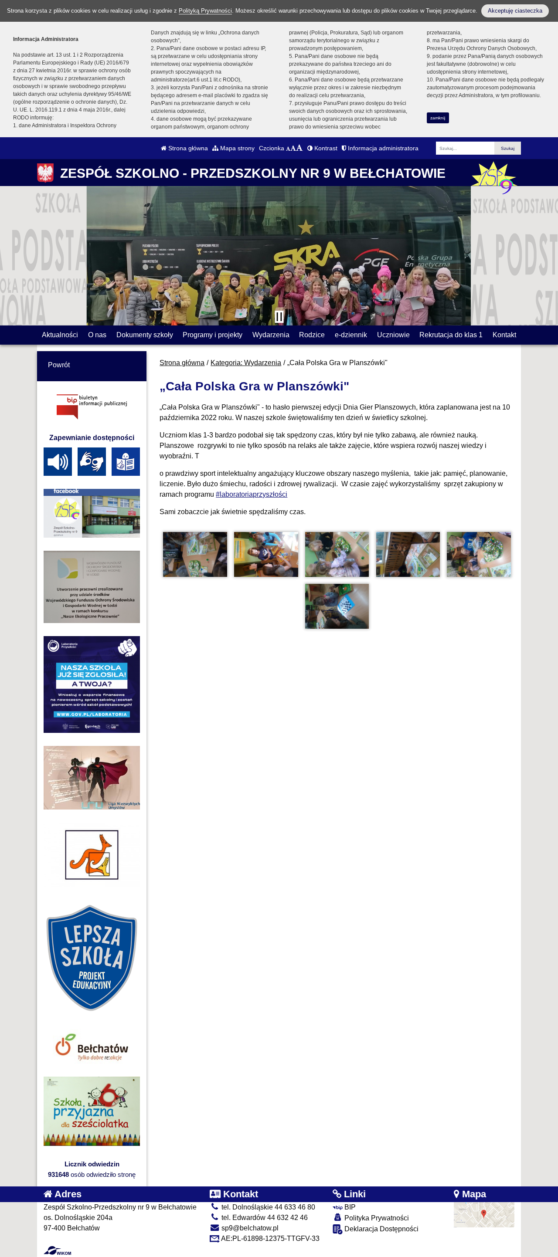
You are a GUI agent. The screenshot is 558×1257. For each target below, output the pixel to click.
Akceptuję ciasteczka (515, 10)
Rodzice (312, 335)
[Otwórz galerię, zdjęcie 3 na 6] (337, 554)
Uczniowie (393, 335)
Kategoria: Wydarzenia (246, 362)
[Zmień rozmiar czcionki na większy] (293, 148)
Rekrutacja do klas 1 (451, 335)
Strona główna (187, 148)
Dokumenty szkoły (144, 335)
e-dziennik (351, 335)
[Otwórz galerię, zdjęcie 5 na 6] (478, 554)
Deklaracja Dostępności (380, 1229)
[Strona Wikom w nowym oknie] (57, 1250)
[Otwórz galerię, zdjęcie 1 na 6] (195, 554)
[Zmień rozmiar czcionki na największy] (299, 148)
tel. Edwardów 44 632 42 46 (264, 1217)
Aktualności (60, 335)
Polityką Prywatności (205, 10)
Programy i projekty (212, 335)
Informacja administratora (382, 148)
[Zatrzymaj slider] (279, 316)
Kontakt (504, 335)
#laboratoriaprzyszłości (251, 494)
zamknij (437, 117)
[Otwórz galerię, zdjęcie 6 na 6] (337, 606)
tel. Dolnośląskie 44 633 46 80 (267, 1207)
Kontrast (325, 148)
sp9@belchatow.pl (249, 1228)
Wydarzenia (270, 335)
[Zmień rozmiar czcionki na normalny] (288, 148)
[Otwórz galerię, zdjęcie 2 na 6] (266, 554)
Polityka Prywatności (376, 1218)
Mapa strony (236, 148)
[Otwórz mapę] (484, 1214)
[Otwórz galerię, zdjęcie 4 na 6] (408, 554)
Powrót (59, 365)
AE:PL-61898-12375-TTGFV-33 (270, 1238)
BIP (349, 1207)
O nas (97, 335)
